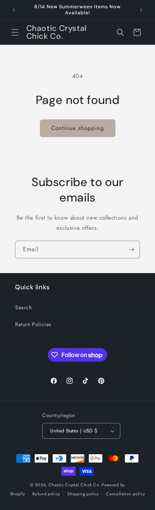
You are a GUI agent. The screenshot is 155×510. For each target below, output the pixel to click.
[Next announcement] (141, 10)
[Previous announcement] (14, 10)
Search (23, 307)
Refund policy (46, 494)
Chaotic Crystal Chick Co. (74, 485)
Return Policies (33, 324)
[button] (15, 32)
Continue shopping (77, 128)
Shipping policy (83, 494)
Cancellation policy (125, 494)
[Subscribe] (131, 249)
